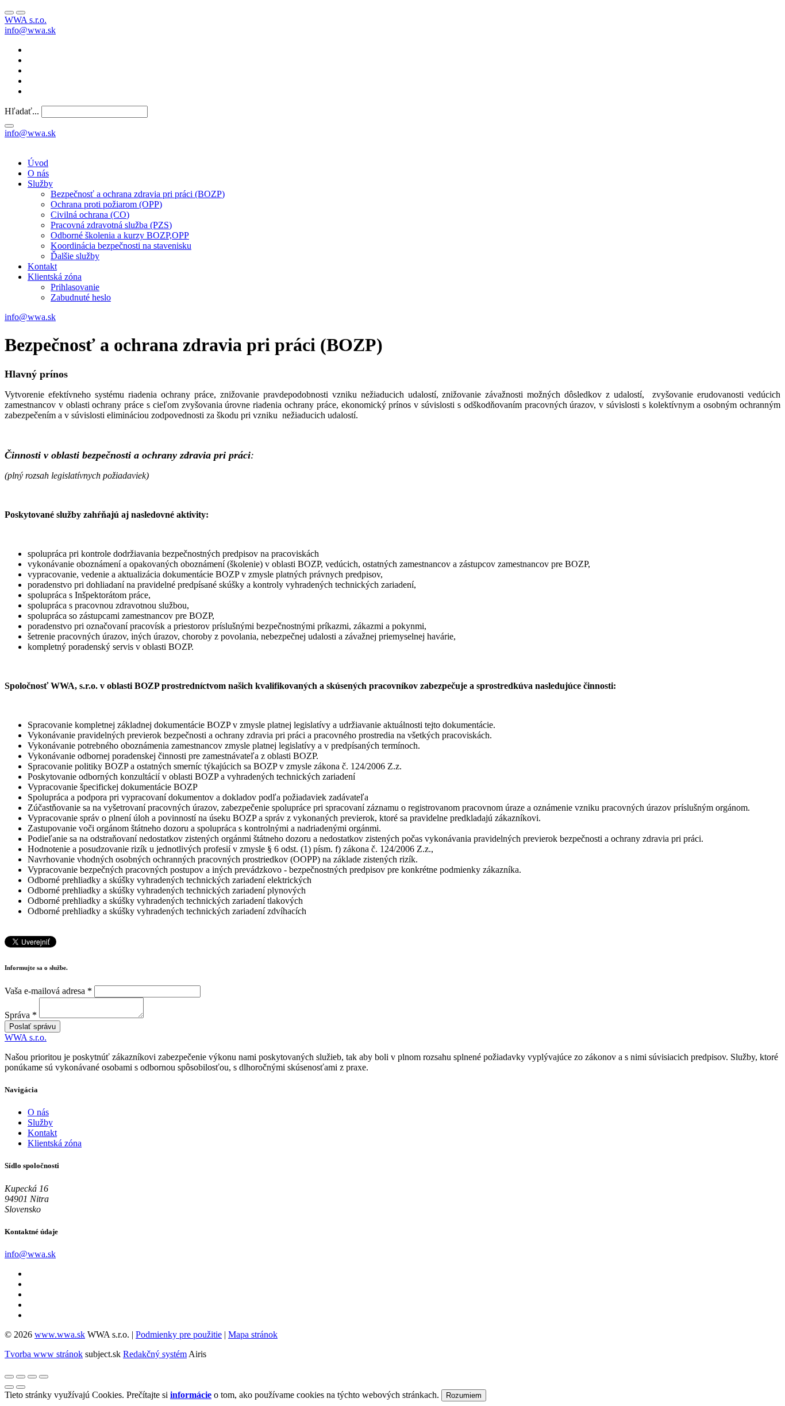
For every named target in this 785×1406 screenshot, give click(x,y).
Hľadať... (22, 111)
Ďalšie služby (75, 256)
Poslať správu (32, 1026)
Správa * (21, 1015)
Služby (40, 183)
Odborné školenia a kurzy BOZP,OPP (120, 235)
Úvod (38, 163)
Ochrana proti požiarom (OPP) (106, 204)
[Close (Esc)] (9, 1376)
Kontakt (42, 266)
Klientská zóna (55, 277)
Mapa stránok (253, 1334)
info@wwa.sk (30, 30)
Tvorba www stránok (44, 1354)
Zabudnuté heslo (81, 297)
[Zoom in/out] (43, 1376)
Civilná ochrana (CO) (90, 214)
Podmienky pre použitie (179, 1334)
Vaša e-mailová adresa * (48, 991)
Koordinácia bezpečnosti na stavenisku (121, 246)
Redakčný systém (155, 1354)
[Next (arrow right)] (20, 1387)
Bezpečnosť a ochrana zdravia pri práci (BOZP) (138, 194)
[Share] (20, 1376)
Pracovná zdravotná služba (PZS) (111, 225)
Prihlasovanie (75, 287)
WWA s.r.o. (26, 20)
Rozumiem (464, 1395)
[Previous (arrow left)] (9, 1387)
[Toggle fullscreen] (32, 1376)
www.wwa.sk (59, 1334)
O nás (38, 173)
